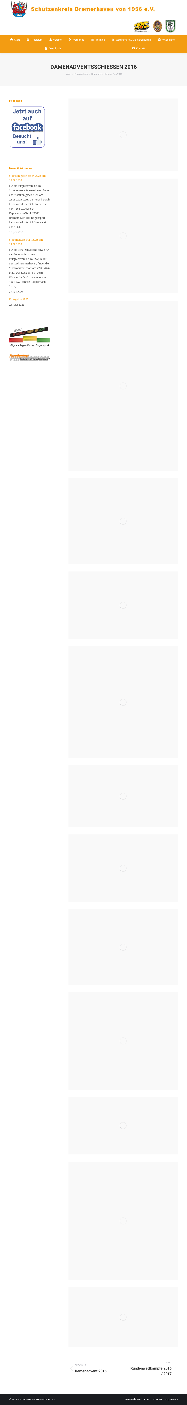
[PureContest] (29, 359)
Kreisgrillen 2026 (18, 299)
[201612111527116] (123, 702)
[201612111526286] (123, 521)
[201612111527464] (123, 868)
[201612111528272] (123, 947)
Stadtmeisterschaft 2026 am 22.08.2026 (26, 242)
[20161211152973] (123, 386)
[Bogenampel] (29, 351)
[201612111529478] (123, 1317)
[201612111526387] (123, 605)
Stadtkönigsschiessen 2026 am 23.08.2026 (27, 178)
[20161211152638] (123, 135)
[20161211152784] (123, 236)
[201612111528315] (123, 1040)
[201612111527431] (123, 796)
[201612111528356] (123, 1125)
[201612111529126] (123, 1221)
